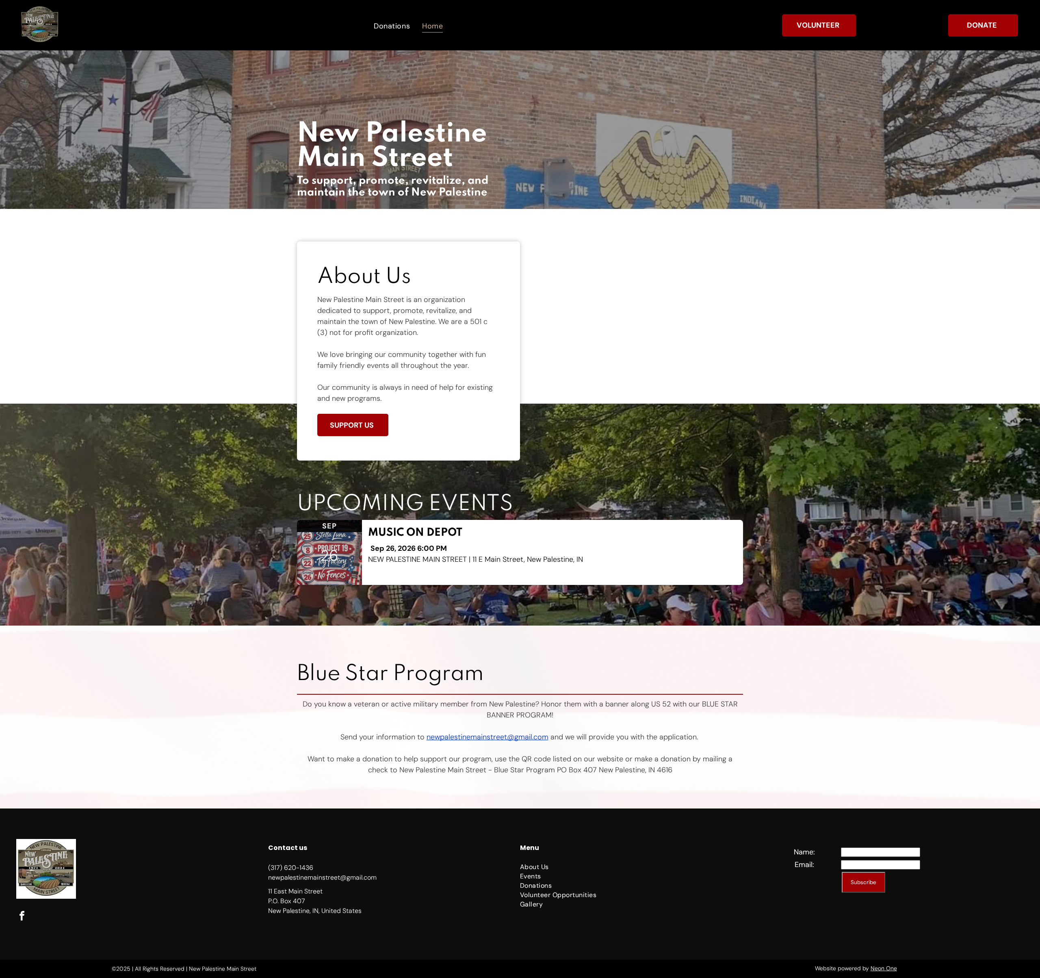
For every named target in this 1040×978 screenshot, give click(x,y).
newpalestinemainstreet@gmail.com (487, 737)
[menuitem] (392, 26)
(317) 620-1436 (290, 867)
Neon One (884, 968)
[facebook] (22, 916)
